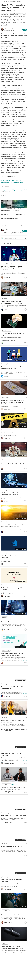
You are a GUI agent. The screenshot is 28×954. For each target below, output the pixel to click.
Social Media (4, 943)
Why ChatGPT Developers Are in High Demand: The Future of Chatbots (12, 654)
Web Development (5, 650)
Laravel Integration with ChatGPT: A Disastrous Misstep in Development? (11, 847)
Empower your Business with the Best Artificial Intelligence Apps (12, 367)
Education (4, 522)
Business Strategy (5, 397)
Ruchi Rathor (7, 438)
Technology (15, 221)
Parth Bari (6, 663)
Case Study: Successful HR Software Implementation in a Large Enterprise (11, 302)
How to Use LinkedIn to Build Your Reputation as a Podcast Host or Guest (12, 947)
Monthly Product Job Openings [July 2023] (13, 787)
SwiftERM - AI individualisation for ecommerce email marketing (14, 730)
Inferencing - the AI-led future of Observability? (11, 754)
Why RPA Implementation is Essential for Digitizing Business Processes (12, 493)
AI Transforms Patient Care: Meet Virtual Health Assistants (12, 687)
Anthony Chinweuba (8, 922)
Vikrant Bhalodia (7, 277)
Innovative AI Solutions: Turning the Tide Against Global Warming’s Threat (13, 525)
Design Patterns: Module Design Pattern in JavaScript (13, 588)
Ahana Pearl (6, 376)
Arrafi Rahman (7, 532)
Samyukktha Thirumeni (9, 763)
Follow (24, 29)
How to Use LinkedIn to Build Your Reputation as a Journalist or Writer (11, 913)
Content (21, 221)
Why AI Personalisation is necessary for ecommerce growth (12, 721)
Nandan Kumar (7, 469)
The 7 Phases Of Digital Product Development (10, 620)
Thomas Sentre (7, 564)
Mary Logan (6, 629)
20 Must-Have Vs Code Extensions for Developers (12, 556)
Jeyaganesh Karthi (8, 822)
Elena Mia (6, 501)
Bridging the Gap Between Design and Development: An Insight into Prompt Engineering (12, 267)
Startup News (7, 409)
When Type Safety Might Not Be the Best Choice (11, 880)
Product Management (6, 784)
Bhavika (6, 309)
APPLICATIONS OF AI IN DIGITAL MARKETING (13, 816)
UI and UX (4, 585)
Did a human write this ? (8, 433)
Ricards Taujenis (7, 889)
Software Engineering (6, 263)
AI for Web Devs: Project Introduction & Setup (12, 334)
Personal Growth (5, 910)
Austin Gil (6, 343)
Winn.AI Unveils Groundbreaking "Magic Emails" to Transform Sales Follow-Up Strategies (12, 402)
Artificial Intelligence (6, 221)
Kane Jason (6, 855)
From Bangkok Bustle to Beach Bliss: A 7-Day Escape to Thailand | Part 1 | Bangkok (13, 462)
